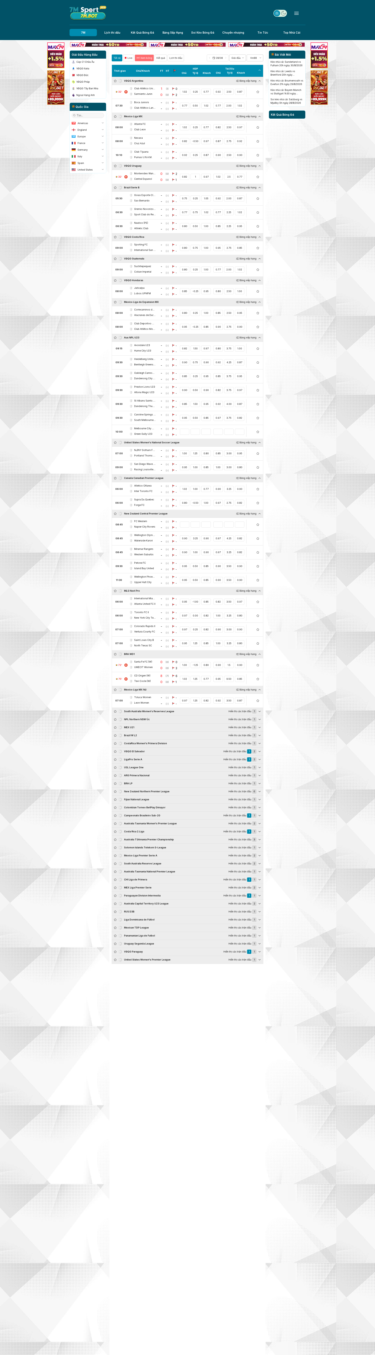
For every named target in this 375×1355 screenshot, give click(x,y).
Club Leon (140, 129)
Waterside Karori (143, 540)
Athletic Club (141, 228)
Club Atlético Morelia (145, 328)
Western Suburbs (144, 554)
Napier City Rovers (144, 526)
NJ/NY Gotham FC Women (145, 450)
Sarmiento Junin (143, 93)
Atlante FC (140, 124)
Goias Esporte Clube (145, 195)
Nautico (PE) (141, 222)
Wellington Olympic (145, 535)
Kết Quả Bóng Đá (142, 32)
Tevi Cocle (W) (142, 681)
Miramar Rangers (143, 548)
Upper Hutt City (143, 582)
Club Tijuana (141, 151)
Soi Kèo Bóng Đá (202, 32)
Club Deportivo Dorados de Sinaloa (145, 323)
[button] (218, 58)
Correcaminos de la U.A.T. (145, 309)
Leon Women (141, 702)
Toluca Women (142, 697)
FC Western (140, 521)
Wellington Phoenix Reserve (145, 576)
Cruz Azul (139, 143)
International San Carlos (145, 250)
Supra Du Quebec (144, 499)
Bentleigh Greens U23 (145, 364)
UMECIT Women (143, 667)
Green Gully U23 (143, 433)
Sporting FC (141, 244)
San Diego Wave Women (145, 463)
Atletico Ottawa (143, 485)
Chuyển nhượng (233, 32)
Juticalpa (139, 287)
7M (83, 32)
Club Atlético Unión (145, 88)
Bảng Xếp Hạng (172, 32)
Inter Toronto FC (143, 491)
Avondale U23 (142, 345)
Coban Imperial (142, 271)
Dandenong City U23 (145, 378)
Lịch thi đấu (112, 32)
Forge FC (139, 505)
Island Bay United (144, 568)
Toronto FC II (141, 612)
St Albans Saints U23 (145, 400)
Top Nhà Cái (291, 32)
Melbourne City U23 (145, 428)
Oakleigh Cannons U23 (145, 372)
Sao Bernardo (142, 200)
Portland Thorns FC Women (145, 455)
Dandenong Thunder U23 (145, 406)
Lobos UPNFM (142, 293)
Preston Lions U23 (144, 386)
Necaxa (138, 137)
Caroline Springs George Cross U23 (145, 414)
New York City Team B (145, 617)
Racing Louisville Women (145, 469)
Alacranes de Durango (145, 315)
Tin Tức (262, 32)
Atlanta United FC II (144, 603)
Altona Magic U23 (144, 392)
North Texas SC (143, 645)
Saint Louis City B (144, 640)
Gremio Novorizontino (145, 208)
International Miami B (145, 598)
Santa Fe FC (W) (143, 661)
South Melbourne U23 (145, 420)
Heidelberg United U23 (145, 359)
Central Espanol (143, 178)
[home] (88, 13)
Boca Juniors (141, 102)
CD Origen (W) (142, 675)
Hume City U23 (142, 350)
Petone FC (140, 562)
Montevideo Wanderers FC (145, 173)
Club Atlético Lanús (145, 107)
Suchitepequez (142, 266)
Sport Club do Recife (145, 214)
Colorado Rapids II (144, 626)
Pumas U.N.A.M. (143, 157)
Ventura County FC (144, 631)
